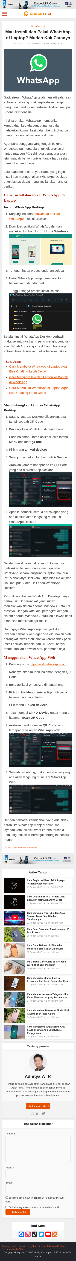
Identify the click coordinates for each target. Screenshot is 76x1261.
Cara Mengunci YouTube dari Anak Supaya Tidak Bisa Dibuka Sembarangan (46, 916)
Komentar (10, 1133)
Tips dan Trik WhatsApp (16, 848)
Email (9, 1182)
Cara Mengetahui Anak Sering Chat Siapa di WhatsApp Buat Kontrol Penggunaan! (46, 1029)
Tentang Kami (9, 1246)
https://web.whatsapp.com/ (48, 664)
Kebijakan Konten (55, 1246)
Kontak (21, 1246)
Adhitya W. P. (56, 43)
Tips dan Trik (38, 26)
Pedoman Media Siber (13, 1249)
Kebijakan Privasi (36, 1246)
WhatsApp (32, 848)
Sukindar (55, 936)
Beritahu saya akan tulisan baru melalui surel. (33, 1207)
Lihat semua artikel (38, 1106)
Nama (9, 1167)
